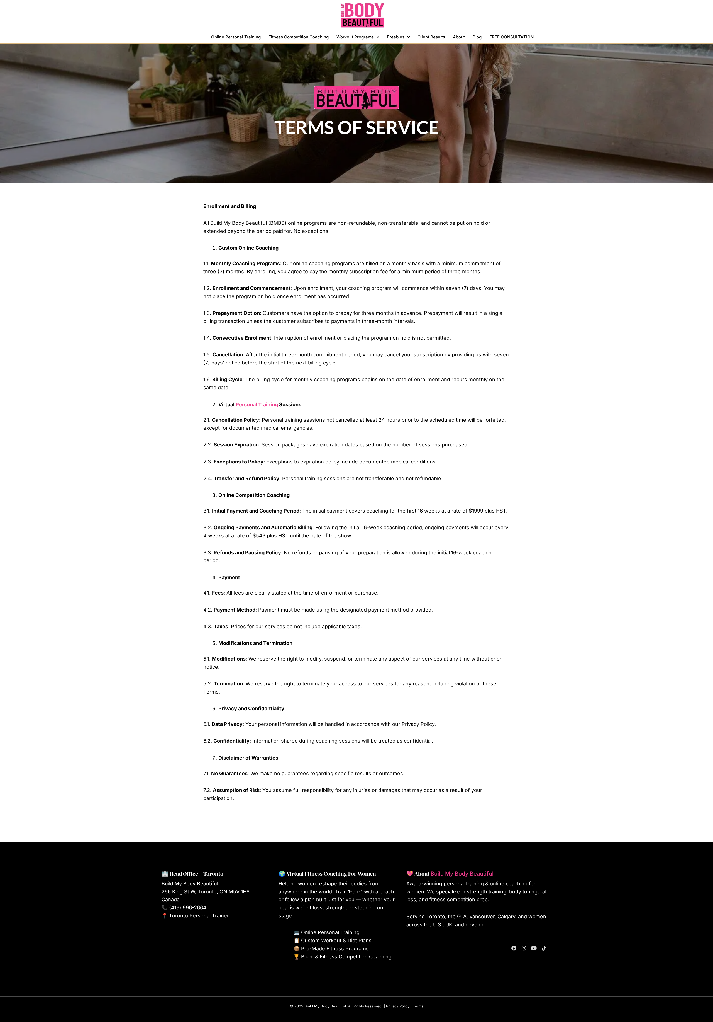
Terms (418, 1006)
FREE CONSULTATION (511, 37)
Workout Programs (355, 37)
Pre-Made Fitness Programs (335, 948)
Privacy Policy (397, 1006)
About (459, 37)
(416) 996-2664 (187, 907)
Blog (477, 37)
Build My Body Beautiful (462, 873)
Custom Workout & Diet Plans (336, 940)
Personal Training (257, 404)
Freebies (395, 37)
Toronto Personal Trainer (199, 916)
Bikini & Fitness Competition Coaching (346, 957)
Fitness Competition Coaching (298, 37)
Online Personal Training (236, 37)
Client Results (431, 37)
